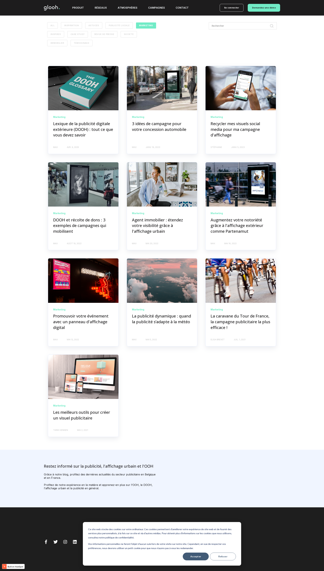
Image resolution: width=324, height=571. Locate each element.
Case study (78, 34)
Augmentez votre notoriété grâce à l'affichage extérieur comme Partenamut (237, 225)
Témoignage (81, 43)
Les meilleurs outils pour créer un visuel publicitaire (81, 415)
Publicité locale (119, 25)
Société (129, 34)
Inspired (55, 34)
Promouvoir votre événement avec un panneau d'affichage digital (81, 321)
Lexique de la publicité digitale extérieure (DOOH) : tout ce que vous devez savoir (83, 129)
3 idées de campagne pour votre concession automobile (159, 126)
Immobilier (57, 43)
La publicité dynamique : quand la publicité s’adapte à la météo (161, 318)
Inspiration (71, 25)
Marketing (146, 25)
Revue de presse (104, 34)
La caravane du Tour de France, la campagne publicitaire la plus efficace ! (240, 321)
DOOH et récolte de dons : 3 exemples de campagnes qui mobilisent (79, 225)
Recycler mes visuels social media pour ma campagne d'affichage (235, 129)
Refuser (222, 556)
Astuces (93, 25)
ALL (52, 25)
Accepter (195, 556)
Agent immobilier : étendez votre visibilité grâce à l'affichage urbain (157, 225)
